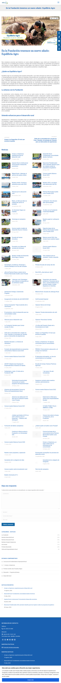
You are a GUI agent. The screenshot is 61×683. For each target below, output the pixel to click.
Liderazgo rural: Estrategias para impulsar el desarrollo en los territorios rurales (20, 281)
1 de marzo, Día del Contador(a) (48, 372)
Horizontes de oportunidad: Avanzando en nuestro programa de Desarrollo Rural (20, 382)
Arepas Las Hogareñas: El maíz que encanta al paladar (45, 333)
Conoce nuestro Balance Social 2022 (45, 389)
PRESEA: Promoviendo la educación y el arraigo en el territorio (46, 349)
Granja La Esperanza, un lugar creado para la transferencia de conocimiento (49, 444)
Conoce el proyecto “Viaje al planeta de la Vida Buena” (16, 305)
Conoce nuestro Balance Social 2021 (14, 406)
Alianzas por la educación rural (19, 192)
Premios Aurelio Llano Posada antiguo (12, 568)
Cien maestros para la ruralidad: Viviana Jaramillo (50, 256)
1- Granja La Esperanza (9, 565)
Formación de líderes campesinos (13, 425)
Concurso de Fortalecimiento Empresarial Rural (15, 561)
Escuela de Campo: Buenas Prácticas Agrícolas (45, 364)
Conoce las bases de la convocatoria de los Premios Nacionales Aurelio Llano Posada (51, 434)
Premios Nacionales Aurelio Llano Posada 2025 (50, 192)
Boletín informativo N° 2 (11, 475)
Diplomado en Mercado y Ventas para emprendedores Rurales (51, 398)
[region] (30, 674)
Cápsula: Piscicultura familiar (43, 319)
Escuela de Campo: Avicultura (17, 238)
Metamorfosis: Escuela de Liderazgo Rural (47, 291)
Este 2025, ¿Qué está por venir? (44, 272)
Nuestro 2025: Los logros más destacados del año (50, 183)
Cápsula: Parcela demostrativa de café (46, 312)
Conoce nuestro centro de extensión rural (15, 469)
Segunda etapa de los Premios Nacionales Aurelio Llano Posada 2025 (50, 230)
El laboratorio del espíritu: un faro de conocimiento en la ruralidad (45, 357)
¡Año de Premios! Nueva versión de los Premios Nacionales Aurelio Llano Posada (16, 273)
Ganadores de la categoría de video (14, 460)
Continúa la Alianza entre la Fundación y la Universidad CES (19, 433)
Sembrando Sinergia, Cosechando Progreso (13, 292)
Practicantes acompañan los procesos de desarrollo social (46, 453)
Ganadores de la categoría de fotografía (51, 460)
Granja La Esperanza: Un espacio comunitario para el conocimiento (44, 342)
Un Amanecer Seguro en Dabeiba (18, 210)
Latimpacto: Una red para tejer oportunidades (50, 201)
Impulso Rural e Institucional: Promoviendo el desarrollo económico (20, 164)
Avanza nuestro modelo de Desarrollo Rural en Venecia (19, 229)
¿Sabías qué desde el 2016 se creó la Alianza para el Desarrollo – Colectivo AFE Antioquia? (20, 417)
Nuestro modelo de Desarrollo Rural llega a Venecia (20, 256)
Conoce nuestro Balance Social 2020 (14, 442)
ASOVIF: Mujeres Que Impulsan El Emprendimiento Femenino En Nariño (14, 364)
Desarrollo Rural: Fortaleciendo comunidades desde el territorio (50, 155)
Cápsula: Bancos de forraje (42, 305)
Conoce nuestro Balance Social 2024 (49, 247)
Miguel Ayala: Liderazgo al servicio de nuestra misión (19, 174)
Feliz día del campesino (42, 469)
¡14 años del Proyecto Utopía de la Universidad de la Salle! (44, 326)
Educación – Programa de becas (11, 572)
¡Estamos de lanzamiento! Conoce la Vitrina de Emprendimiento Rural (14, 390)
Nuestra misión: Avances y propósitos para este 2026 (19, 183)
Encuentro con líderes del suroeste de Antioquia (19, 247)
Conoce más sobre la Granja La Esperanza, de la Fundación (51, 416)
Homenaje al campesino (18, 219)
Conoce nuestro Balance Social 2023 (14, 356)
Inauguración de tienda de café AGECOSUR (16, 299)
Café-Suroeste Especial (41, 299)
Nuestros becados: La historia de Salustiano (13, 342)
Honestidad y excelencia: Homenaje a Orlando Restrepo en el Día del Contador (15, 265)
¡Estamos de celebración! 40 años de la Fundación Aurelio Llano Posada (20, 398)
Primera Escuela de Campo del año (45, 265)
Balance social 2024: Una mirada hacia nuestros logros (51, 238)
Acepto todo (30, 680)
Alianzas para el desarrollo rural (13, 319)
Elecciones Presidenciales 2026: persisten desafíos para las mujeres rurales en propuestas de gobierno (51, 165)
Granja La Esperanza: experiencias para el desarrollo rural (18, 155)
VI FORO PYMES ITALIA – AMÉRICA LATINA (50, 406)
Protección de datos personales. (11, 647)
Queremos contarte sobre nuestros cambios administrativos (45, 381)
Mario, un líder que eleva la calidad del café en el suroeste (19, 202)
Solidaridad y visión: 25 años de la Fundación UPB (14, 372)
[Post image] (6, 156)
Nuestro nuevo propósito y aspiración (14, 452)
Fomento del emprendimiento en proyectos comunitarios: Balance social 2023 (16, 349)
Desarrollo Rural (7, 575)
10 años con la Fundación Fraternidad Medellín (50, 210)
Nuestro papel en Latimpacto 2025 (51, 220)
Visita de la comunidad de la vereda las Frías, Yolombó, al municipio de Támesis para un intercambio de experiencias (15, 334)
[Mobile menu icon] (58, 2)
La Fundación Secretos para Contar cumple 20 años (14, 326)
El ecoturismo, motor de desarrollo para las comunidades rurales (16, 313)
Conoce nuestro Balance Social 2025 (49, 174)
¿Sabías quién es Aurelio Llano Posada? (46, 425)
